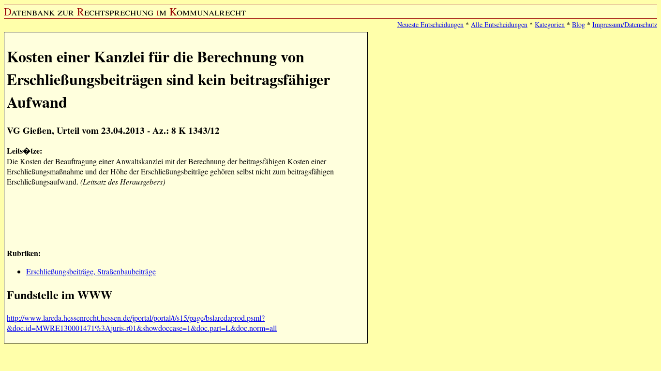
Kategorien (550, 24)
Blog (578, 24)
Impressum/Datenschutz (624, 24)
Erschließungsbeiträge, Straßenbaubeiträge (91, 271)
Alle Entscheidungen (499, 24)
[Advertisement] (183, 216)
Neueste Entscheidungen (430, 24)
